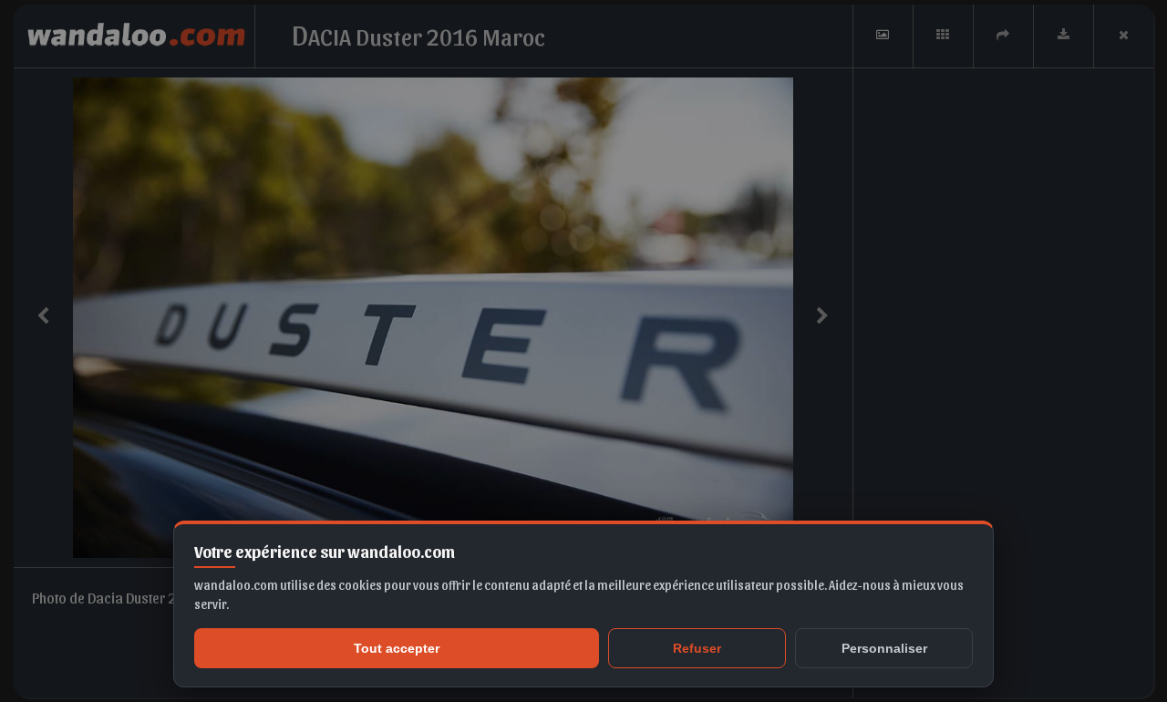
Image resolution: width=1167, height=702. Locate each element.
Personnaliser (884, 648)
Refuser (697, 648)
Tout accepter (396, 648)
